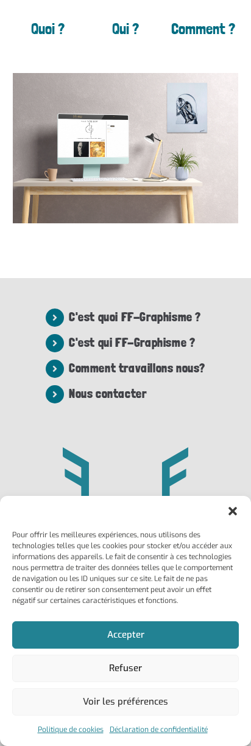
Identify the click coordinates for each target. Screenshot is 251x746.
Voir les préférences (125, 701)
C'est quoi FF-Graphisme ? (135, 317)
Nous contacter (107, 393)
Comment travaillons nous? (137, 368)
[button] (233, 511)
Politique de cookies (71, 729)
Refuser (125, 668)
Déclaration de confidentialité (159, 729)
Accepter (125, 635)
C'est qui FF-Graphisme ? (132, 342)
